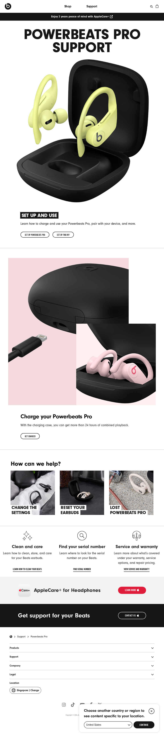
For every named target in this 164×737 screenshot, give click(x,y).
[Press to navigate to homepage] (8, 6)
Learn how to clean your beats (27, 570)
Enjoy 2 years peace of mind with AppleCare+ (80, 16)
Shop (67, 6)
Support (91, 6)
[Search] (151, 6)
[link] (34, 235)
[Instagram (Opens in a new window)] (64, 705)
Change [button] (28, 691)
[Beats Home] (11, 636)
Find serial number (82, 570)
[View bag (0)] (157, 6)
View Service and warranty (136, 570)
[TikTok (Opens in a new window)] (73, 705)
